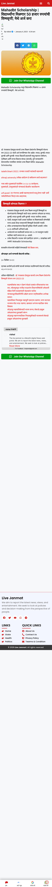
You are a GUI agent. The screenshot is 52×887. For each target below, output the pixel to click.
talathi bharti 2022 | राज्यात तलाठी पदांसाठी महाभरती (22, 171)
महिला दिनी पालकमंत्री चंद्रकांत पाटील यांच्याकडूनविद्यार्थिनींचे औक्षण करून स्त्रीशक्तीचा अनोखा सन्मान (27, 294)
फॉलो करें (32, 885)
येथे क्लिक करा (32, 247)
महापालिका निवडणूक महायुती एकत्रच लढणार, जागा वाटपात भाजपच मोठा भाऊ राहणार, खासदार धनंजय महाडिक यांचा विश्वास (28, 303)
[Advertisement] (26, 121)
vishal (12, 334)
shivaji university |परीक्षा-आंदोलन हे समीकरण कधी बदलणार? (24, 177)
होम (6, 885)
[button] (41, 3)
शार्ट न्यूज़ (19, 885)
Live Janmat (8, 3)
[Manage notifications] (47, 882)
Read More (14, 346)
